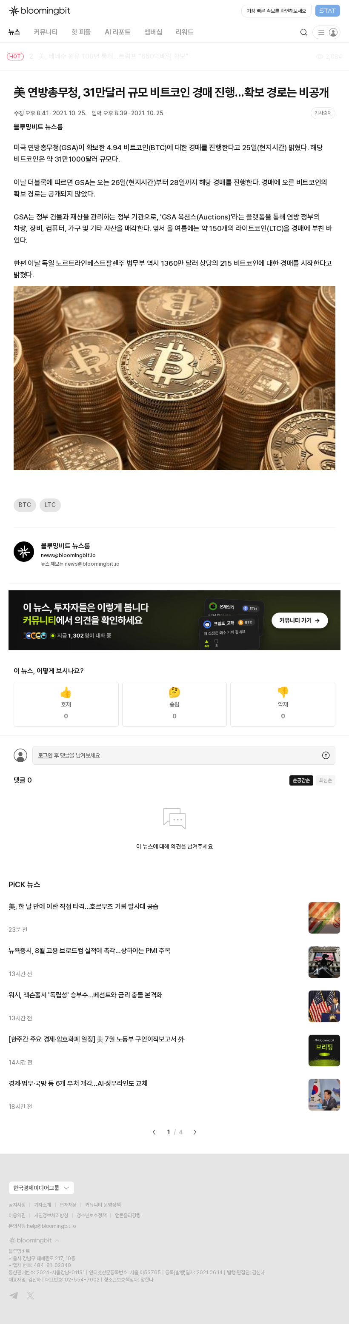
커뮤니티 (46, 32)
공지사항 (17, 1205)
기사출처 (323, 113)
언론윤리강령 (127, 1216)
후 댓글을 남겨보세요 (69, 755)
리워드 (185, 32)
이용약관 (17, 1216)
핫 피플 (81, 32)
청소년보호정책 (91, 1216)
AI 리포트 (118, 32)
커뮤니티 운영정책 (102, 1205)
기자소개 (42, 1205)
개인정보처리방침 (51, 1216)
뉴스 (14, 32)
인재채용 (68, 1205)
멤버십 (153, 32)
